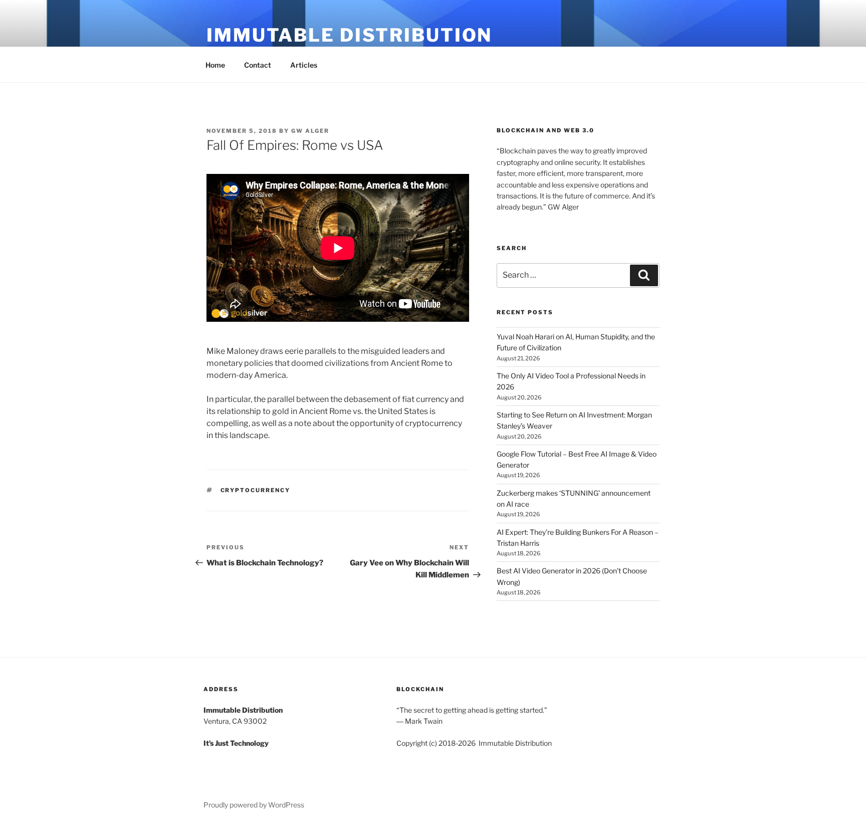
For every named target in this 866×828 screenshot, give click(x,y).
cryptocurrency (256, 490)
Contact (257, 65)
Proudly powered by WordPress (253, 804)
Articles (303, 65)
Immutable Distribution (349, 35)
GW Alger (310, 130)
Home (215, 65)
